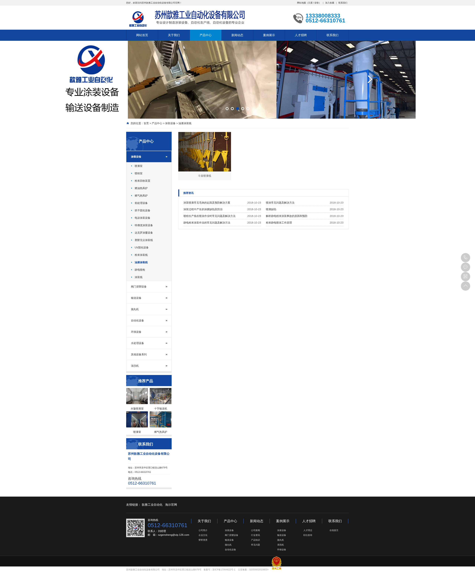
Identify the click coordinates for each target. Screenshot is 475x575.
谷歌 (316, 2)
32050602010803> (259, 569)
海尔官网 (171, 504)
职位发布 (307, 535)
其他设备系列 (139, 354)
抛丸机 (135, 309)
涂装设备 (170, 123)
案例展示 (269, 35)
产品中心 (206, 35)
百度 (310, 2)
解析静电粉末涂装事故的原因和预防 (286, 215)
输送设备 (136, 297)
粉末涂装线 (141, 254)
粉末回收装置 (142, 180)
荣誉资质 (203, 540)
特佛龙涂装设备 (144, 225)
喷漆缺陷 (271, 209)
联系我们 (342, 2)
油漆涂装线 (184, 123)
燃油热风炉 (141, 188)
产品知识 (255, 540)
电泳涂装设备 (142, 217)
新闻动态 (237, 35)
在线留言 (334, 530)
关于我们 (174, 35)
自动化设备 (137, 320)
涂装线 (138, 277)
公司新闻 (255, 530)
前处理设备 (141, 202)
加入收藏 (329, 2)
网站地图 (301, 2)
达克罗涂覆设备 (144, 232)
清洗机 (135, 365)
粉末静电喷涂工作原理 (279, 222)
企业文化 (203, 535)
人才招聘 (301, 35)
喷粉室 (138, 173)
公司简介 (203, 530)
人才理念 (307, 530)
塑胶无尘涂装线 (144, 240)
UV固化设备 (142, 247)
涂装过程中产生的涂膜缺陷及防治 (203, 209)
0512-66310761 (465, 257)
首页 (146, 123)
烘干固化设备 (142, 210)
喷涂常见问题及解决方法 (280, 202)
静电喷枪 (140, 269)
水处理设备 (137, 343)
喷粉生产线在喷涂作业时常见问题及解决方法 (209, 215)
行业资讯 (255, 535)
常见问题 (255, 544)
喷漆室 (138, 165)
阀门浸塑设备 (139, 286)
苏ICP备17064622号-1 (223, 569)
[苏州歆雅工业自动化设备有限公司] (185, 18)
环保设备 (136, 331)
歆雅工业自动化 (152, 504)
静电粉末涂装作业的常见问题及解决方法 (207, 222)
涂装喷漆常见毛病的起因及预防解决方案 (207, 202)
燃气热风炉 (141, 195)
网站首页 (142, 35)
